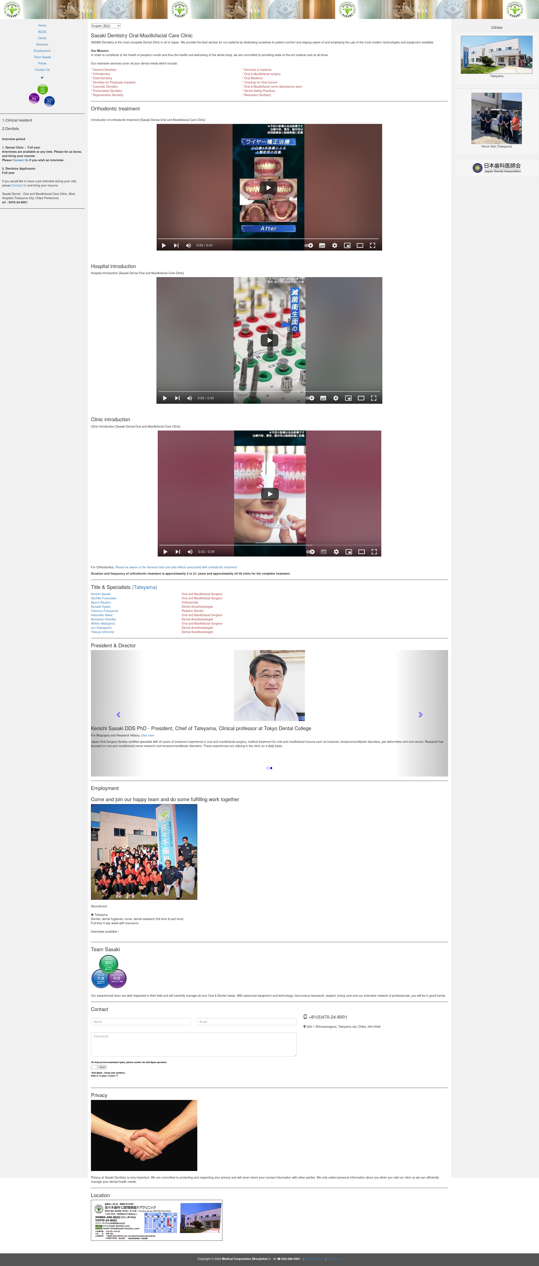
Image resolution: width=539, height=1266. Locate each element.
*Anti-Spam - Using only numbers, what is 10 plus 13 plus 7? (108, 1074)
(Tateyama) (144, 586)
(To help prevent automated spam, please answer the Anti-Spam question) (129, 1062)
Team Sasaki (42, 57)
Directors (42, 44)
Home (42, 25)
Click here (147, 735)
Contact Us (42, 69)
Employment (42, 50)
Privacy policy (314, 1259)
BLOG (42, 32)
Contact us (334, 1259)
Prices (42, 63)
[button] (117, 713)
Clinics (42, 38)
